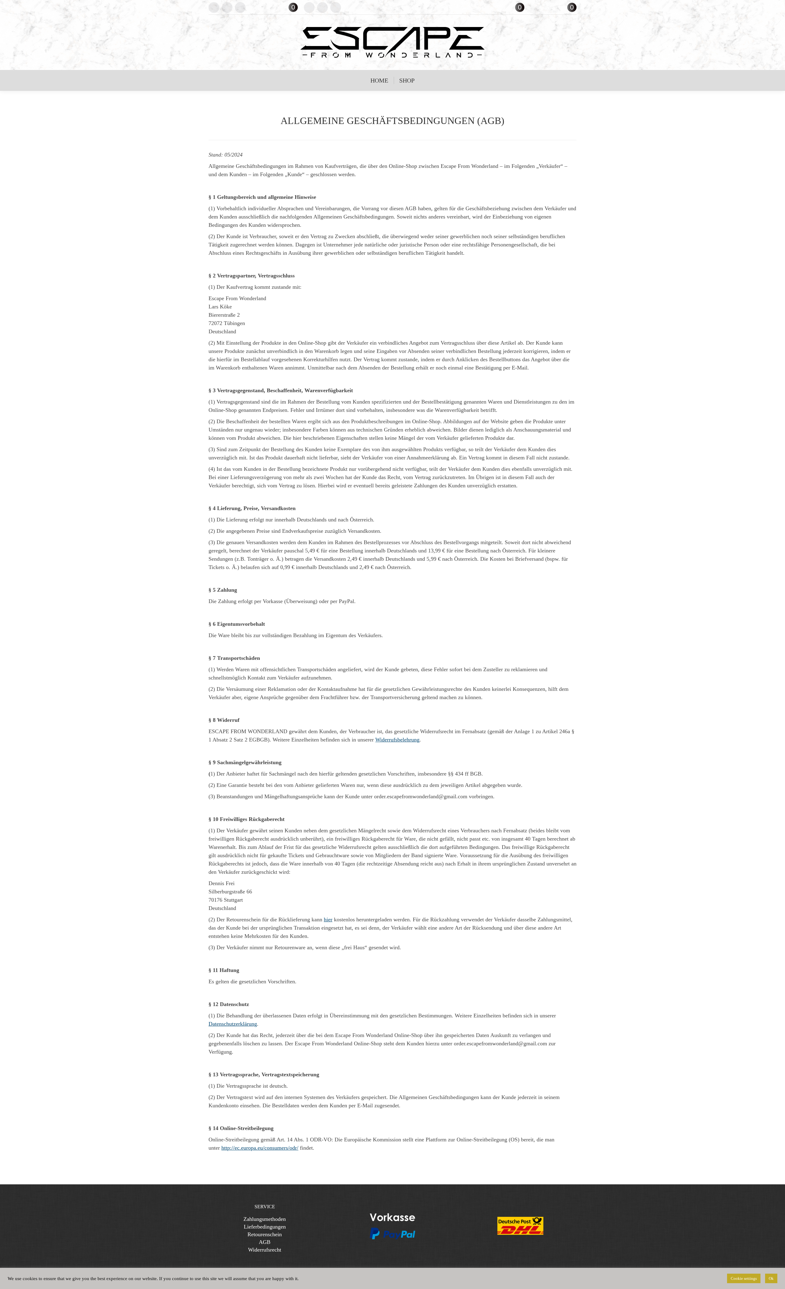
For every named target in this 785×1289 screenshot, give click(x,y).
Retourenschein (264, 1234)
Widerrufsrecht (264, 1250)
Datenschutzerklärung (233, 1024)
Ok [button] (771, 1278)
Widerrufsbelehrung (397, 740)
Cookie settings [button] (744, 1278)
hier (328, 919)
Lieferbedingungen (265, 1227)
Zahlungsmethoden (264, 1219)
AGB (264, 1242)
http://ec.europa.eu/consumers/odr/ (259, 1148)
